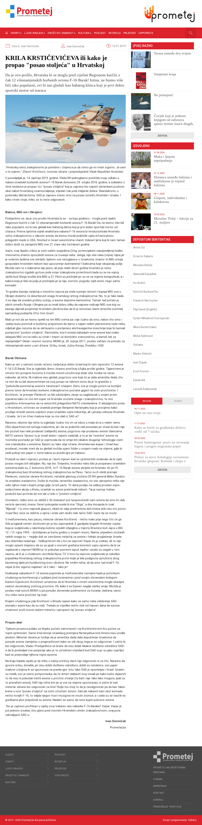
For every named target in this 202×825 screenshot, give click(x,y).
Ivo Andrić (139, 282)
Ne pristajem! (163, 95)
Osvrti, (16, 46)
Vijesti (178, 401)
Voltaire (138, 344)
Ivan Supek (140, 362)
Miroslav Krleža (142, 265)
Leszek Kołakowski (145, 389)
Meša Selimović (143, 335)
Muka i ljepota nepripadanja (164, 158)
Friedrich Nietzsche (145, 300)
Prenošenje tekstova (167, 806)
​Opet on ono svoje (147, 413)
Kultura (83, 32)
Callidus (192, 820)
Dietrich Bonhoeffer (145, 291)
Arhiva (162, 135)
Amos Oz (139, 247)
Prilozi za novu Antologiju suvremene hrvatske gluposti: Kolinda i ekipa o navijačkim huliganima (161, 461)
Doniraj (158, 799)
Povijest (100, 32)
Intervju (115, 32)
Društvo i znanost (61, 32)
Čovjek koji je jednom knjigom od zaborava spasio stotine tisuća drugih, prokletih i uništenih (174, 122)
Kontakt (159, 793)
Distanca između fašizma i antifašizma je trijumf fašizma (173, 181)
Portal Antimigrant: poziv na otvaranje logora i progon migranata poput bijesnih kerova (161, 446)
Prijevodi (129, 32)
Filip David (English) (145, 309)
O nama (157, 779)
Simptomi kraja (165, 74)
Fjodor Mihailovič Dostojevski (151, 318)
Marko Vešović (142, 353)
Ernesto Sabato (143, 256)
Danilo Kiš (139, 380)
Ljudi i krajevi (33, 32)
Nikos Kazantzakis (144, 327)
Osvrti (15, 32)
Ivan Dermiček (30, 46)
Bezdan (147, 401)
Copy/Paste (145, 32)
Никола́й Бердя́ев (144, 274)
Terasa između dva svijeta (172, 53)
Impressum (159, 786)
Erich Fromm (141, 371)
